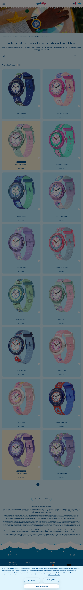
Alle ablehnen (32, 580)
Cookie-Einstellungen (41, 586)
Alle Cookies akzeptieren (51, 580)
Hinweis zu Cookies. (54, 575)
